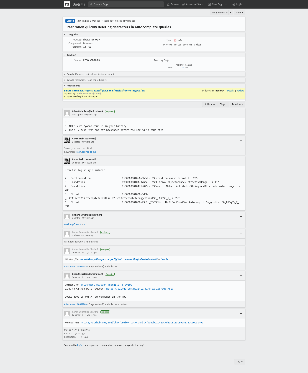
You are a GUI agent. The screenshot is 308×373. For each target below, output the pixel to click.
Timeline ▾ (237, 104)
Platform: (76, 46)
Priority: (167, 44)
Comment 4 (77, 315)
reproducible (89, 151)
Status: (77, 60)
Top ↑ (239, 361)
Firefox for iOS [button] (91, 39)
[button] (237, 4)
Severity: (187, 44)
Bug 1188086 (84, 20)
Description (77, 114)
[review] (127, 284)
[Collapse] (241, 113)
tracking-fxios (71, 224)
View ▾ (239, 12)
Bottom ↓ (209, 104)
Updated (76, 142)
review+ (220, 90)
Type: (169, 40)
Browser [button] (88, 43)
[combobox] (126, 4)
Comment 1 (77, 163)
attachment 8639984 (93, 284)
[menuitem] (172, 4)
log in (80, 345)
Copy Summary (219, 12)
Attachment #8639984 (75, 266)
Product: (77, 39)
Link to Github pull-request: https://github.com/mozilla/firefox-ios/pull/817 (104, 90)
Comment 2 (77, 252)
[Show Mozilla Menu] (67, 4)
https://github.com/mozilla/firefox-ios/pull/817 (139, 288)
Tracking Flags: (162, 60)
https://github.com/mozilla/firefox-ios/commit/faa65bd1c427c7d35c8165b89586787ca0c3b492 (142, 322)
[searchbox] (126, 4)
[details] (114, 284)
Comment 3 (77, 277)
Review (240, 90)
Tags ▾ (223, 104)
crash (78, 151)
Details (231, 90)
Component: (74, 43)
